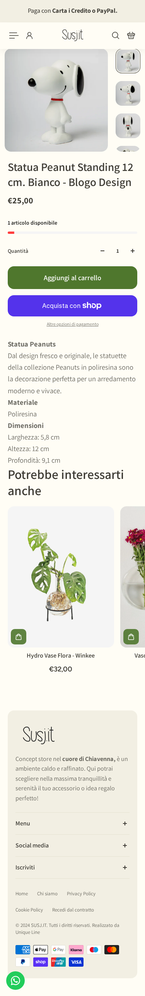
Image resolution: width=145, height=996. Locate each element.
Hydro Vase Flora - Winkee (61, 655)
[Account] (29, 35)
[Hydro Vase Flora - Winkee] (61, 577)
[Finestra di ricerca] (115, 35)
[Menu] (14, 35)
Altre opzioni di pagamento (73, 324)
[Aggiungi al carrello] (18, 636)
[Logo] (72, 35)
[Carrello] (131, 35)
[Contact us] (15, 980)
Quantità (18, 250)
